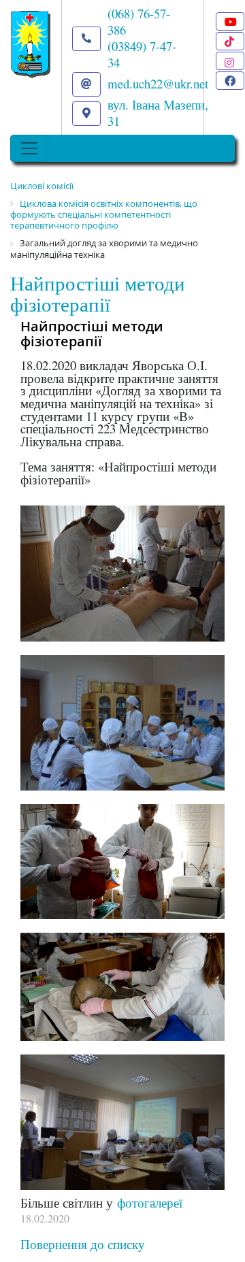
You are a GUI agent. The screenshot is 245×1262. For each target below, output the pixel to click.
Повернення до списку (82, 1243)
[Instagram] (230, 61)
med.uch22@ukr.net (158, 83)
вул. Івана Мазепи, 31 (158, 112)
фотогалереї (149, 1202)
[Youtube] (230, 21)
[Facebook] (230, 80)
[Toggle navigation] (29, 148)
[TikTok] (230, 41)
